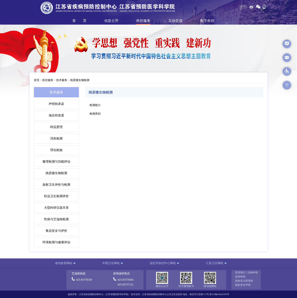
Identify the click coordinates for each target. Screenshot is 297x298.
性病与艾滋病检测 (56, 219)
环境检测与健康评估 (56, 242)
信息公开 (111, 21)
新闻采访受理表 (244, 280)
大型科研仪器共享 (56, 207)
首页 (79, 21)
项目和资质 (56, 115)
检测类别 (95, 113)
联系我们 (240, 272)
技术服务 (61, 80)
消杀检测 (56, 138)
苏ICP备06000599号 (219, 294)
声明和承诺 (56, 104)
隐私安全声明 (243, 285)
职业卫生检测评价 (56, 196)
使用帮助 (240, 276)
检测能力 (95, 105)
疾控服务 (143, 21)
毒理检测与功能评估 (56, 161)
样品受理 (56, 127)
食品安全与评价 (56, 230)
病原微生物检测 (79, 80)
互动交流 (175, 21)
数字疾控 (207, 21)
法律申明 (253, 272)
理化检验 (56, 150)
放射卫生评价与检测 (56, 184)
